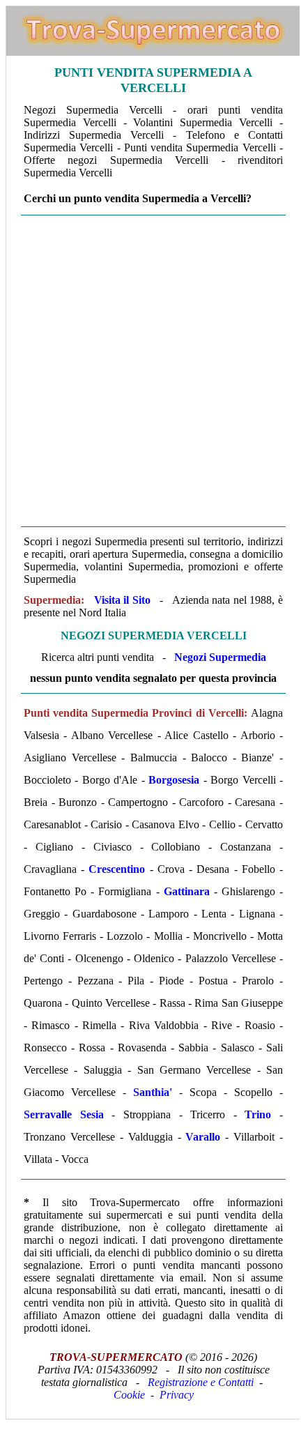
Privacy (177, 1395)
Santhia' (152, 1092)
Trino (258, 1114)
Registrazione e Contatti (201, 1382)
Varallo (202, 1137)
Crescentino (116, 869)
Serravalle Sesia (64, 1114)
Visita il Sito (122, 600)
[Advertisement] (150, 371)
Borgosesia (173, 780)
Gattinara (187, 891)
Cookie (129, 1395)
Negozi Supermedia (220, 657)
